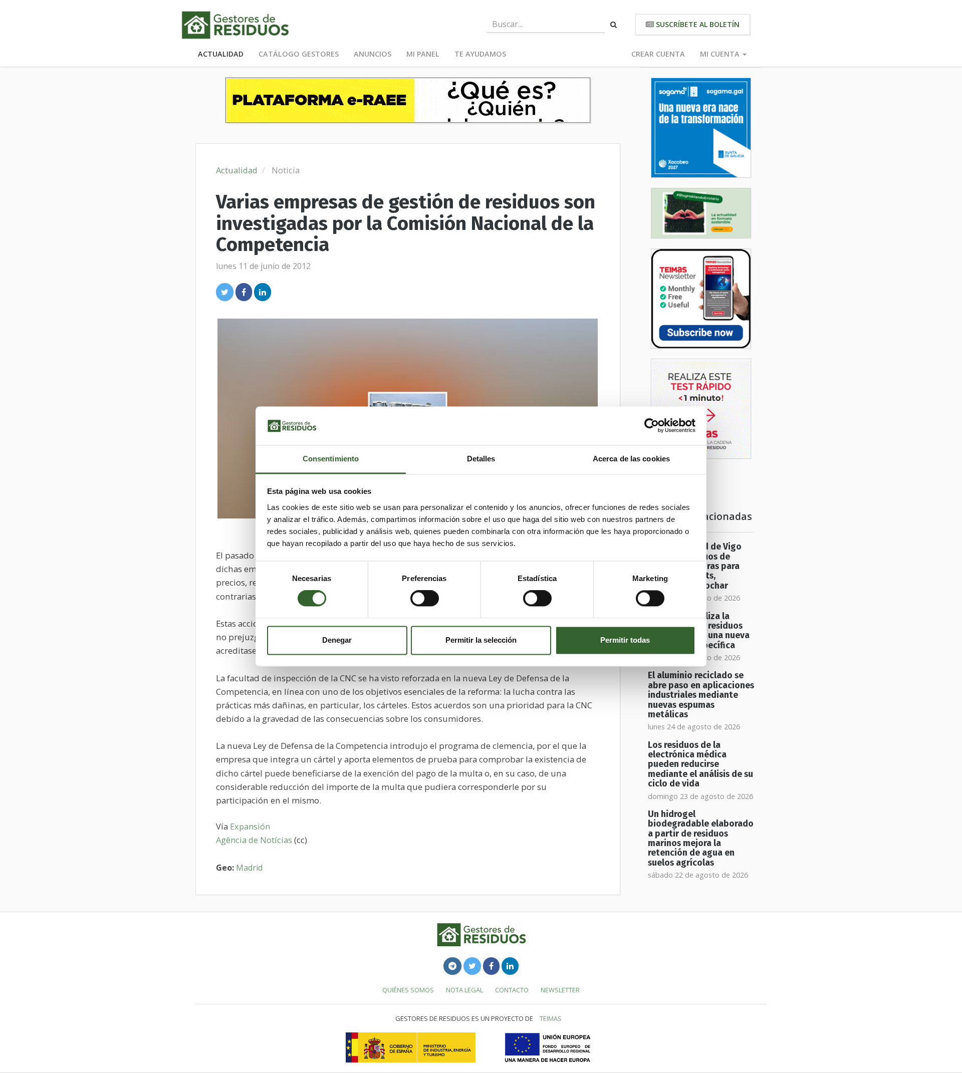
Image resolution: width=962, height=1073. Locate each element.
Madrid (249, 867)
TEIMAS (551, 1018)
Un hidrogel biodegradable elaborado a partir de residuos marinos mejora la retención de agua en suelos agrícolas (701, 838)
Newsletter (560, 989)
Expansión (250, 826)
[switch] (424, 599)
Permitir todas (625, 640)
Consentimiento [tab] (331, 458)
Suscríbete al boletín (697, 24)
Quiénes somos (408, 989)
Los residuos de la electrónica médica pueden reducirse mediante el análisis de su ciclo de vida (700, 764)
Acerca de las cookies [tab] (631, 458)
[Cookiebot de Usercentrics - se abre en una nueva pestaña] (651, 425)
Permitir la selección (481, 640)
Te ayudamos (480, 54)
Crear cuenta (658, 54)
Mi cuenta (721, 54)
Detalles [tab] (481, 458)
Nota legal (464, 989)
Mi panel (422, 54)
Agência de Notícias (254, 840)
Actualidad (221, 54)
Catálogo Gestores (299, 54)
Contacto (512, 989)
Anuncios (372, 54)
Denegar (337, 640)
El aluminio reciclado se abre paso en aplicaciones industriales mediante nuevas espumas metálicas (701, 694)
